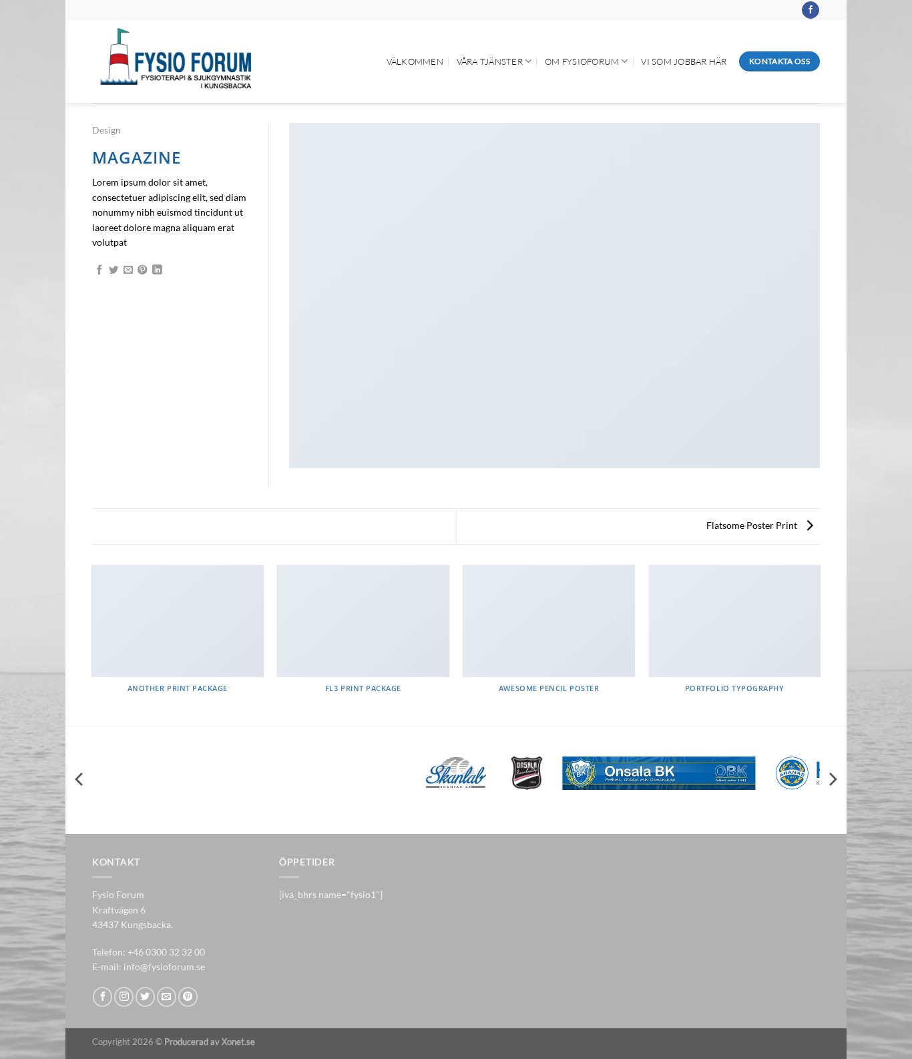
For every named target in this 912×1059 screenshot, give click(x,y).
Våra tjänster (490, 61)
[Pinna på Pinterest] (142, 270)
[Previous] (92, 644)
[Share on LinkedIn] (157, 270)
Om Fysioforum (582, 61)
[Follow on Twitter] (145, 996)
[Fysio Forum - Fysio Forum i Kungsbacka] (174, 61)
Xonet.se (238, 1041)
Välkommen (415, 61)
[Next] (820, 644)
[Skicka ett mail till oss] (166, 996)
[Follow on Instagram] (124, 996)
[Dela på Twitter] (113, 270)
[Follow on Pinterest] (188, 996)
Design (106, 130)
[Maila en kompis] (128, 270)
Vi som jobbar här (683, 61)
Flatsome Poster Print (752, 525)
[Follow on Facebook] (810, 10)
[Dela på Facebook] (99, 270)
